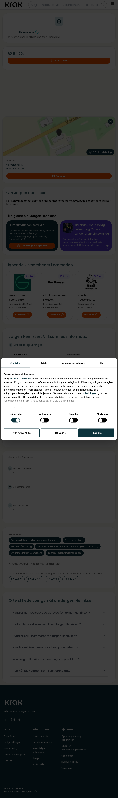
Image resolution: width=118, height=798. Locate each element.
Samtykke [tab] (15, 363)
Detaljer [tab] (44, 363)
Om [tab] (102, 363)
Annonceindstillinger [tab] (73, 363)
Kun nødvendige (22, 433)
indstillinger (89, 393)
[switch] (44, 420)
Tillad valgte (58, 433)
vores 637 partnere (20, 378)
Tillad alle (96, 433)
